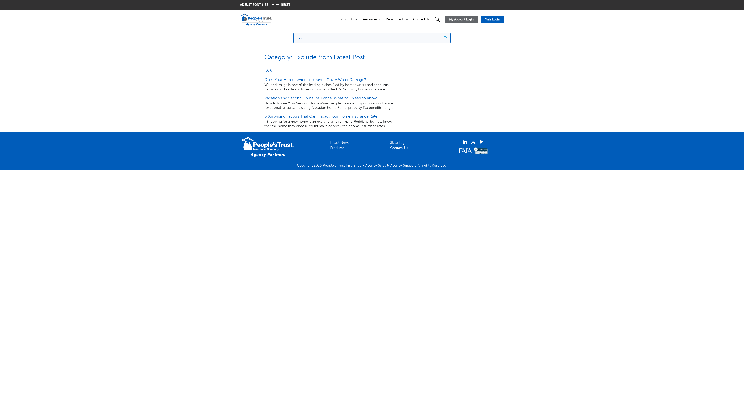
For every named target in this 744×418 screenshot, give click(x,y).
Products (347, 19)
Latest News (339, 142)
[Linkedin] (465, 141)
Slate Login (398, 142)
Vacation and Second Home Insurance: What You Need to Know (320, 98)
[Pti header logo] (288, 19)
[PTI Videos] (481, 141)
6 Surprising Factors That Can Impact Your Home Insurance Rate (320, 116)
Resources (369, 19)
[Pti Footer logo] (267, 146)
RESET (285, 5)
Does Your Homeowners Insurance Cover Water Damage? (315, 79)
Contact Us (421, 19)
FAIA (268, 70)
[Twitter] (473, 141)
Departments (395, 19)
